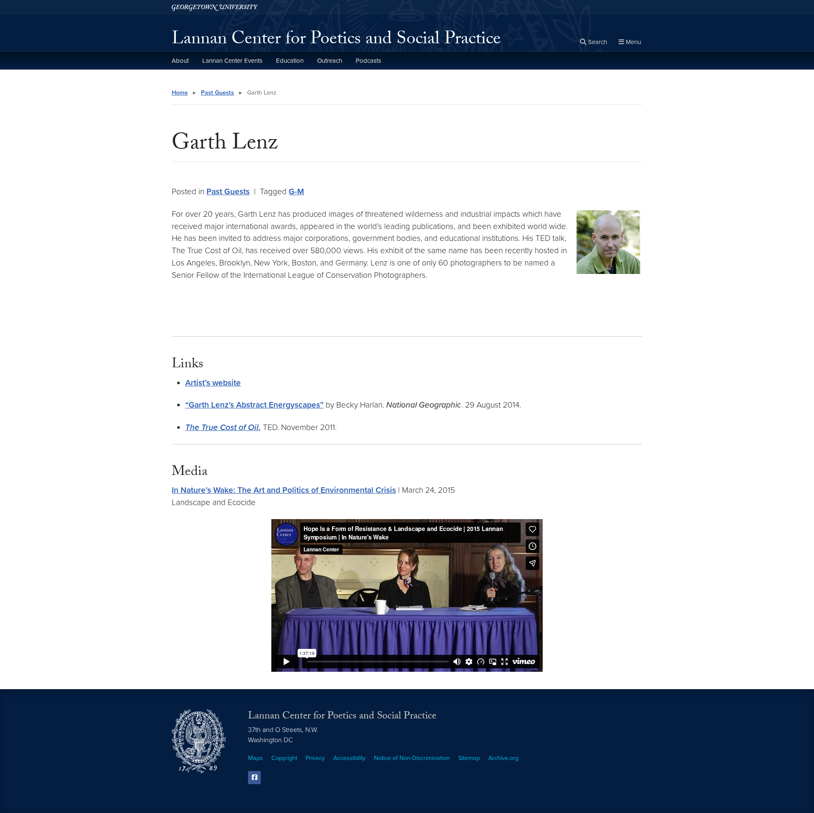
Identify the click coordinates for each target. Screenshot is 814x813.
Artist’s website (213, 383)
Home (180, 92)
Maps (255, 758)
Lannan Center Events (232, 60)
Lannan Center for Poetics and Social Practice (336, 40)
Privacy (315, 758)
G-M (296, 191)
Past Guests (217, 92)
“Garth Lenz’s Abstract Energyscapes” (254, 405)
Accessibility (349, 758)
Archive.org (503, 758)
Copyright (284, 758)
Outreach (329, 60)
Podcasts (368, 60)
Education (290, 60)
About (180, 60)
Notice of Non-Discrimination (412, 758)
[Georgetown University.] (215, 7)
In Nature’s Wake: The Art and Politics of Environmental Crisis (284, 490)
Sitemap (469, 758)
